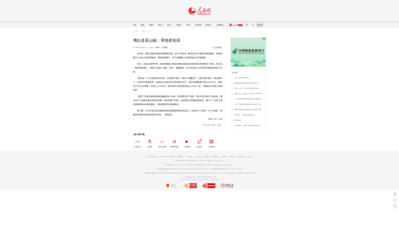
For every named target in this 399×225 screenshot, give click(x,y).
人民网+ (150, 147)
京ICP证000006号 (229, 173)
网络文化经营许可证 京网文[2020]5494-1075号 (184, 173)
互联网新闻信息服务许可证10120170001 (170, 169)
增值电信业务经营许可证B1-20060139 (197, 169)
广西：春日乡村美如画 (241, 78)
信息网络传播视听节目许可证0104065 (156, 173)
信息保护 (241, 157)
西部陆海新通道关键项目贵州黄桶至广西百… (248, 109)
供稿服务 (207, 157)
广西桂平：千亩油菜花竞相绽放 (244, 115)
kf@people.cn (181, 165)
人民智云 (199, 147)
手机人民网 (162, 147)
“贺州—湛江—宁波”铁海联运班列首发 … (247, 88)
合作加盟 (198, 157)
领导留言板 (174, 147)
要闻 (149, 31)
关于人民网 (163, 157)
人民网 (135, 31)
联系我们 (250, 157)
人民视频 (186, 147)
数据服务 (215, 157)
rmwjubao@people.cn (227, 165)
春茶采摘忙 (238, 120)
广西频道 (143, 31)
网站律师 (233, 157)
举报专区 (198, 25)
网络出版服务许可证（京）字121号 (211, 173)
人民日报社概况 (151, 157)
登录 (261, 25)
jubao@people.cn (220, 161)
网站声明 (224, 157)
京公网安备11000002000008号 (245, 173)
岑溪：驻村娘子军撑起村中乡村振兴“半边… (248, 104)
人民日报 (137, 147)
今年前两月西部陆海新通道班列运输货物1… (248, 99)
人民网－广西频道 (161, 47)
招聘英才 (181, 157)
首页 (134, 25)
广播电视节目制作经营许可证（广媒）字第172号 (226, 169)
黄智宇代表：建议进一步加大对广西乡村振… (248, 93)
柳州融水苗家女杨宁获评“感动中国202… (247, 83)
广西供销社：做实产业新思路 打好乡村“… (248, 125)
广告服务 (189, 157)
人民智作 (211, 147)
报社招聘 (172, 157)
